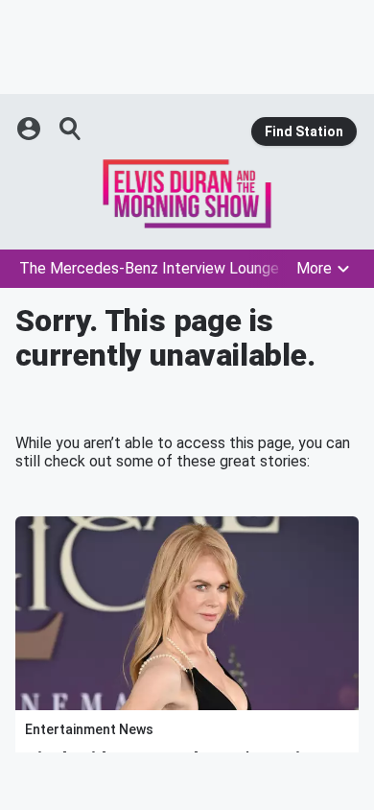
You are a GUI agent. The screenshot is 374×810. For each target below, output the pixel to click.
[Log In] (30, 128)
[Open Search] (70, 128)
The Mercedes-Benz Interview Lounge (149, 268)
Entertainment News (89, 729)
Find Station (304, 131)
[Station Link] (187, 193)
